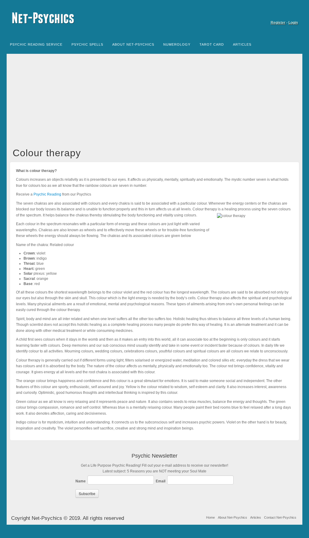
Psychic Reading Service (36, 44)
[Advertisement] (154, 102)
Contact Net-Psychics (280, 517)
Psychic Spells (87, 44)
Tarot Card (211, 44)
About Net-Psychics (133, 44)
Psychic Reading (47, 194)
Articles (242, 44)
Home (210, 517)
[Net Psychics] (154, 18)
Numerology (176, 44)
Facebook (294, 14)
